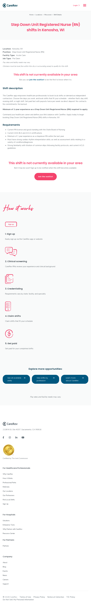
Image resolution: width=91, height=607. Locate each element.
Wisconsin (48, 15)
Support (6, 584)
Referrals (6, 487)
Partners (6, 546)
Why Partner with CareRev (12, 529)
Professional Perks (9, 482)
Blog (4, 567)
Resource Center (9, 533)
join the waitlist (36, 79)
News (5, 575)
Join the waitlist (45, 176)
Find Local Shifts (9, 500)
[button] (84, 5)
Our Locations (8, 491)
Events (5, 571)
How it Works (8, 478)
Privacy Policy (39, 597)
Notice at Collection (55, 597)
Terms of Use (25, 597)
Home (31, 15)
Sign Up (5, 504)
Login (76, 5)
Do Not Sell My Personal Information (18, 599)
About (5, 562)
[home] (10, 5)
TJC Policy (70, 597)
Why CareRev (8, 474)
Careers (5, 579)
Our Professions (8, 495)
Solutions (6, 520)
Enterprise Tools (9, 525)
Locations (39, 15)
